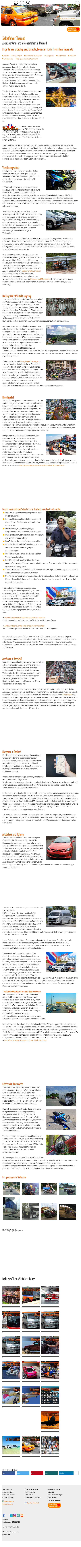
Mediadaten (52, 1498)
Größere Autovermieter (31, 271)
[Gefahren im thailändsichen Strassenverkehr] (61, 1106)
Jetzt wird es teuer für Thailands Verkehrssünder (24, 626)
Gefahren (72, 56)
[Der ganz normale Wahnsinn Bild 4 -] (68, 1195)
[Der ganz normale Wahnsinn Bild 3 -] (49, 1195)
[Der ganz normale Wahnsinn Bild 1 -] (11, 1195)
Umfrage (51, 1492)
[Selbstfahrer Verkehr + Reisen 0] (61, 189)
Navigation (49, 56)
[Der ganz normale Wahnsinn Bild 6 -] (30, 1220)
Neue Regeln (17, 56)
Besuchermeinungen (55, 1495)
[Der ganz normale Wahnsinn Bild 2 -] (30, 1195)
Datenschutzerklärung (33, 1498)
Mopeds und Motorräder (40, 279)
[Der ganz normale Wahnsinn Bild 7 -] (49, 1220)
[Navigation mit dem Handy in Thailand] (61, 777)
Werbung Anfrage (54, 1500)
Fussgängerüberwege (29, 361)
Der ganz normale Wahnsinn (27, 59)
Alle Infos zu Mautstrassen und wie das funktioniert (25, 1040)
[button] (8, 1473)
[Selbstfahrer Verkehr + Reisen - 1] (61, 82)
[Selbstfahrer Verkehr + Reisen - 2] (61, 106)
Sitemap (5, 1519)
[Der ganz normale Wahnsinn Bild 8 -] (68, 1220)
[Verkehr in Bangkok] (61, 683)
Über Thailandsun (31, 1489)
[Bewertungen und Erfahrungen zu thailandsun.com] (13, 1504)
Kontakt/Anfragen (54, 1489)
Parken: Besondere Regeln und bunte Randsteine (24, 618)
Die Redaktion (30, 1492)
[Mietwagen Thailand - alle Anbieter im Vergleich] (61, 605)
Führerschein (8, 59)
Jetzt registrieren (68, 18)
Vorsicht (6, 56)
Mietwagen (67, 695)
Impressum (29, 1495)
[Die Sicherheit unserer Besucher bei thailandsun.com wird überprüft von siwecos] (32, 1503)
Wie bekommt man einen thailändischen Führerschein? (41, 465)
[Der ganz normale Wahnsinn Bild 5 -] (11, 1220)
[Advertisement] (61, 126)
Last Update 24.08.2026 (11, 1522)
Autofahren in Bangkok (33, 56)
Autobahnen (61, 56)
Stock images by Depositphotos (12, 1231)
